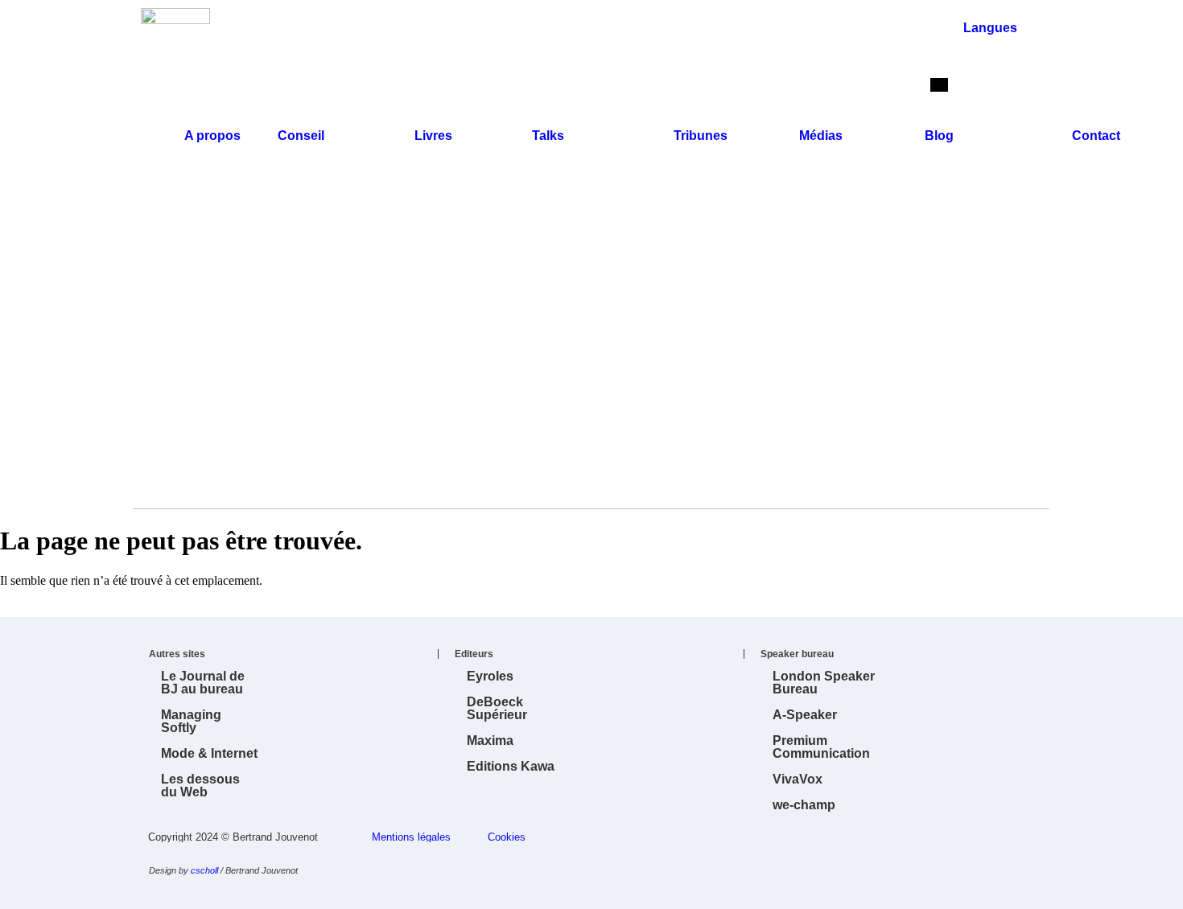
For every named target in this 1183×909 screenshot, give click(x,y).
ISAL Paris (760, 894)
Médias (821, 135)
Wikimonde (398, 894)
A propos (212, 135)
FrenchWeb (495, 894)
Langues (990, 28)
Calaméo (567, 894)
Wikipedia (374, 894)
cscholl (204, 870)
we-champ (804, 805)
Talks (548, 135)
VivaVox (797, 779)
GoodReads (519, 894)
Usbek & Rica (640, 894)
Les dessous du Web (200, 785)
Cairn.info (833, 894)
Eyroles (490, 676)
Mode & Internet (209, 753)
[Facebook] (991, 328)
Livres (433, 135)
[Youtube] (1012, 285)
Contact (1096, 135)
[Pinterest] (947, 328)
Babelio (447, 894)
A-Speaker (805, 715)
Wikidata (350, 894)
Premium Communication (821, 747)
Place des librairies (591, 894)
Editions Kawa (510, 766)
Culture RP (736, 894)
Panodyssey (664, 894)
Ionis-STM (785, 894)
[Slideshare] (969, 285)
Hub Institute (809, 894)
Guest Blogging (422, 894)
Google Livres (471, 894)
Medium (616, 894)
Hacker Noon (712, 894)
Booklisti (543, 894)
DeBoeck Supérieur (497, 708)
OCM (688, 894)
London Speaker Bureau (824, 682)
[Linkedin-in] (925, 285)
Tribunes (701, 135)
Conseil (301, 135)
